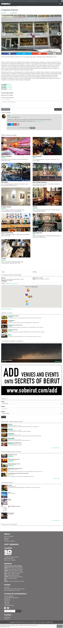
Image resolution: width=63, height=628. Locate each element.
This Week (15, 581)
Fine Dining (9, 87)
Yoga (15, 578)
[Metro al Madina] (15, 154)
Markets (17, 575)
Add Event (6, 602)
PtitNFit (9, 117)
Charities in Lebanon (9, 541)
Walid (9, 492)
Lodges (13, 573)
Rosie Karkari (11, 513)
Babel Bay (10, 429)
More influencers (56, 520)
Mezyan (35, 207)
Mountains (20, 576)
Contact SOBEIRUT (9, 596)
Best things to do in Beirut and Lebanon (14, 588)
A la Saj (3, 258)
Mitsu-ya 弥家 (11, 438)
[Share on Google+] (14, 124)
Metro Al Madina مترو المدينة (14, 506)
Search (3, 417)
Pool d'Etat (4, 182)
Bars (9, 569)
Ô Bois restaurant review (13, 459)
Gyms (10, 576)
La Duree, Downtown (13, 329)
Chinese (9, 84)
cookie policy (31, 1)
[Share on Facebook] (8, 124)
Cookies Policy (49, 622)
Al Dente (10, 424)
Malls (13, 575)
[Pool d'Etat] (15, 180)
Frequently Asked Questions (11, 597)
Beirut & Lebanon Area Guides (12, 590)
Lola (9, 334)
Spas (8, 578)
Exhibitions (20, 569)
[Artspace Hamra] (15, 205)
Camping (17, 573)
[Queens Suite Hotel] (15, 231)
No (34, 128)
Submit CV (7, 618)
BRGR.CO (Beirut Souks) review (15, 468)
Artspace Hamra (6, 207)
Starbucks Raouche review (14, 463)
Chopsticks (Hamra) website (11, 283)
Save (3, 272)
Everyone (9, 89)
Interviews (7, 587)
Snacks (16, 567)
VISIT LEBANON (11, 544)
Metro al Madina (6, 156)
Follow (34, 272)
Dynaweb (6, 538)
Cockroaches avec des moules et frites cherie (18, 473)
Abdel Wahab (11, 433)
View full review (39, 121)
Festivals (16, 570)
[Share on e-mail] (17, 124)
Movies (20, 570)
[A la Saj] (15, 257)
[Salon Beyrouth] (47, 231)
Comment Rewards (9, 605)
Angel (9, 499)
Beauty (12, 578)
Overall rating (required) (7, 97)
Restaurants (9, 86)
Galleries (9, 572)
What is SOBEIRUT (9, 536)
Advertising (7, 599)
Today (10, 581)
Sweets (20, 567)
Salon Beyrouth (37, 233)
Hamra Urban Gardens (39, 182)
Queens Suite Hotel (7, 233)
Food (6, 6)
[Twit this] (24, 53)
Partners (6, 539)
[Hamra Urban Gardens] (47, 180)
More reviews (57, 478)
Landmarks (20, 572)
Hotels (9, 573)
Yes (31, 128)
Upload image (5, 109)
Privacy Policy (41, 622)
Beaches (14, 576)
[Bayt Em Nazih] (47, 154)
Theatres (11, 570)
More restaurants (56, 447)
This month (21, 581)
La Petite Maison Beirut (13, 315)
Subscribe (6, 604)
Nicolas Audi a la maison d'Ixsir (15, 325)
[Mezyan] (47, 205)
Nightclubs (14, 569)
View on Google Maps (31, 287)
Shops (9, 575)
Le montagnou (11, 320)
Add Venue (7, 600)
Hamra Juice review (12, 454)
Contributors (7, 617)
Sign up (60, 626)
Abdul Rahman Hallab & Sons (15, 442)
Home (2, 6)
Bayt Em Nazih (37, 156)
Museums (14, 572)
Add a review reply (12, 128)
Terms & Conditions (32, 622)
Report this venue (6, 309)
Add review (58, 109)
